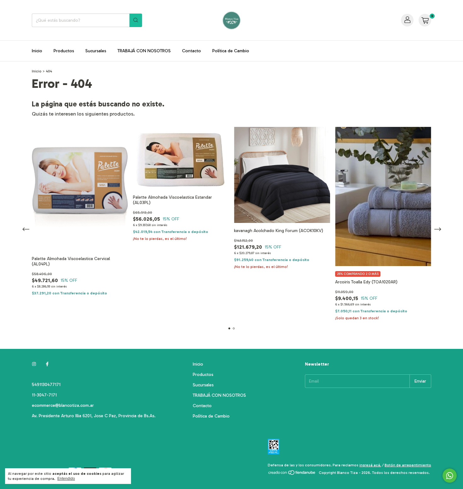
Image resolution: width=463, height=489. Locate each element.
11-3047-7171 (44, 395)
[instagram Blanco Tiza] (34, 364)
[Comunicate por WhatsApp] (450, 476)
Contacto (191, 51)
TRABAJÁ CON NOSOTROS (144, 51)
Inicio (37, 51)
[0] (425, 20)
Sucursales (95, 51)
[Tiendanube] (292, 474)
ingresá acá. (370, 465)
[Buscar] (135, 20)
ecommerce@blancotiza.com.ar (63, 405)
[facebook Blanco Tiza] (47, 364)
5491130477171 (46, 384)
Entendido (66, 478)
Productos (64, 51)
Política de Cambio (230, 51)
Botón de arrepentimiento (408, 465)
